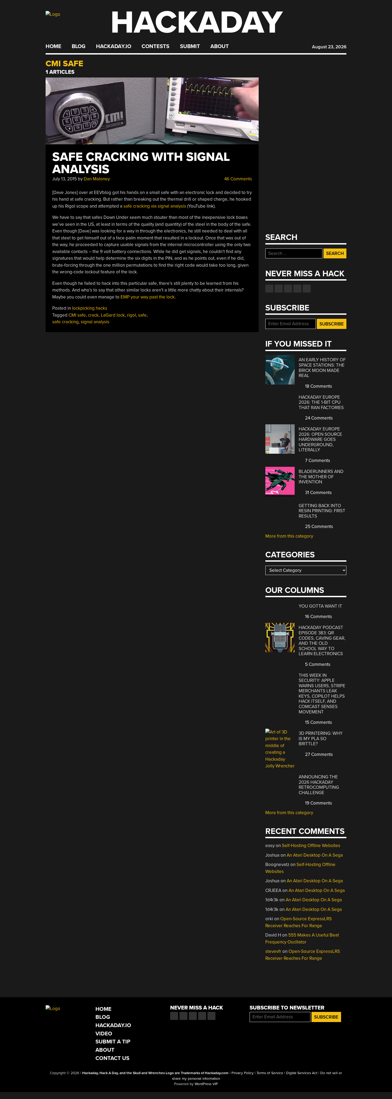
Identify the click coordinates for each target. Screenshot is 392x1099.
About (219, 46)
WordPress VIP (206, 1084)
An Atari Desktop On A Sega (315, 855)
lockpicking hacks (89, 308)
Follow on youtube (288, 289)
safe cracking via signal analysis (154, 206)
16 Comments (318, 616)
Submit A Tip (112, 1041)
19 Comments (318, 803)
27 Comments (318, 754)
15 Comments (318, 722)
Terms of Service (270, 1073)
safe (142, 315)
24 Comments (318, 418)
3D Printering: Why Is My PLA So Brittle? (321, 739)
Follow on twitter (279, 289)
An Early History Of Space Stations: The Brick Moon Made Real (322, 367)
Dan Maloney (97, 179)
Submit (190, 46)
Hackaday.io (113, 46)
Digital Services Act (301, 1073)
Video (103, 1033)
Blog (78, 46)
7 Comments (317, 460)
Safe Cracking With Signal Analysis (141, 163)
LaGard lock (113, 315)
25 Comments (318, 526)
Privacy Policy (242, 1073)
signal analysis (95, 322)
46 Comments (237, 179)
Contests (155, 46)
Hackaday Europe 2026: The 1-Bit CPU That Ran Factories (321, 402)
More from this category (289, 536)
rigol (131, 315)
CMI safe (77, 315)
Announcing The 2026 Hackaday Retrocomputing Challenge (319, 784)
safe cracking (65, 322)
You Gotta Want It (320, 606)
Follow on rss (297, 289)
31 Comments (318, 492)
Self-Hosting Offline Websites (311, 845)
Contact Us (112, 1058)
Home (53, 46)
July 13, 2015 (64, 179)
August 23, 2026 (329, 47)
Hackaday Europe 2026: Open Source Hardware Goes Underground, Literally (320, 439)
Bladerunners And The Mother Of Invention (321, 477)
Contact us (307, 289)
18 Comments (318, 386)
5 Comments (317, 664)
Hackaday (196, 22)
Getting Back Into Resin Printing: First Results (322, 511)
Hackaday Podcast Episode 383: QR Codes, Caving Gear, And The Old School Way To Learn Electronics (322, 641)
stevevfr (273, 951)
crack (93, 315)
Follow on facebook (269, 289)
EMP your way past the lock (148, 297)
